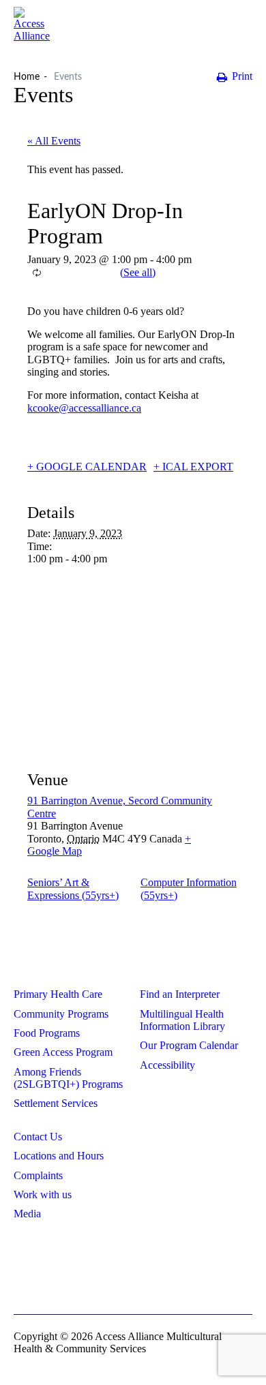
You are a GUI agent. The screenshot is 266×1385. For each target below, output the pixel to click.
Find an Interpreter (180, 994)
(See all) (138, 272)
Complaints (38, 1175)
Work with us (43, 1194)
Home (27, 77)
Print (242, 76)
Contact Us (38, 1136)
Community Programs (61, 1014)
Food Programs (47, 1033)
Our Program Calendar (189, 1045)
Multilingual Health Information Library (182, 1020)
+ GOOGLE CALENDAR (87, 466)
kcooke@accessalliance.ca (84, 408)
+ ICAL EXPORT (193, 466)
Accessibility (167, 1065)
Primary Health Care (58, 994)
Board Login (133, 1274)
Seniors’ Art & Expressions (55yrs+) (73, 888)
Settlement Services (56, 1103)
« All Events (53, 141)
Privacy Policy (133, 1252)
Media (27, 1213)
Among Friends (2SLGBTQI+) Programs (68, 1078)
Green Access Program (63, 1052)
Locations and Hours (59, 1155)
